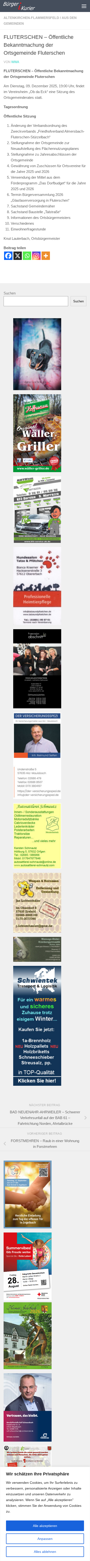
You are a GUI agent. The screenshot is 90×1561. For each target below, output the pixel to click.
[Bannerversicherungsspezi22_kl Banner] (37, 798)
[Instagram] (36, 256)
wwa (15, 62)
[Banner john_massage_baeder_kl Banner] (37, 960)
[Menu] (84, 6)
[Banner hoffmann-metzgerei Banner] (37, 471)
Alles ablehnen (45, 1552)
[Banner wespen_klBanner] (37, 931)
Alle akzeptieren (45, 1526)
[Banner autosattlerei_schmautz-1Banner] (37, 867)
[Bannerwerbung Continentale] (28, 1440)
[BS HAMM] (28, 1299)
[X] (17, 256)
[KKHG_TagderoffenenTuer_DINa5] (28, 1227)
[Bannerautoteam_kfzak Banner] (37, 542)
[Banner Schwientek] (37, 1084)
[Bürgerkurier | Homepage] (24, 6)
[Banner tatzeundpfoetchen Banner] (37, 624)
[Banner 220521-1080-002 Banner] (37, 389)
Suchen (10, 293)
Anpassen (45, 1539)
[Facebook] (8, 256)
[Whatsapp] (27, 256)
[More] (46, 256)
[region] (45, 1514)
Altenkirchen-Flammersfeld (31, 18)
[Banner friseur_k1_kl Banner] (37, 707)
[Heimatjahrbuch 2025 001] (28, 1368)
